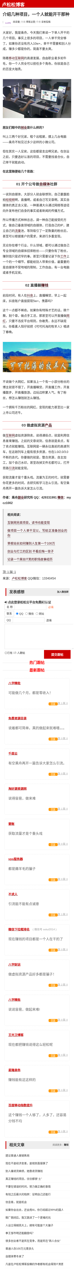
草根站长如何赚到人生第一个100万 (31, 543)
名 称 (10, 606)
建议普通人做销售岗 (17, 1155)
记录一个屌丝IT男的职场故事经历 (30, 559)
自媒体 (44, 184)
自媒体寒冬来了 (15, 1256)
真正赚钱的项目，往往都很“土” (24, 1178)
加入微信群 (62, 592)
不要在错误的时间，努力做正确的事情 (28, 1186)
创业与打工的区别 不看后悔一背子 (30, 551)
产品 (48, 425)
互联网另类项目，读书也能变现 (28, 522)
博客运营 (30, 22)
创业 (24, 127)
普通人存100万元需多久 (20, 1248)
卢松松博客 (13, 4)
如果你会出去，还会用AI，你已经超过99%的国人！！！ (34, 1209)
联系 (9, 613)
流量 (18, 230)
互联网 (10, 435)
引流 (12, 468)
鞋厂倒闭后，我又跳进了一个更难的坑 (28, 1217)
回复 (53, 704)
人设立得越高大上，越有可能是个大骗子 (29, 1225)
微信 (60, 497)
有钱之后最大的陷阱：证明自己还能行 (28, 1194)
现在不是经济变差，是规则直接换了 (27, 1163)
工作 (63, 256)
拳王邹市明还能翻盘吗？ (20, 1233)
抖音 (30, 295)
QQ (9, 620)
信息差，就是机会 (16, 1202)
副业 (21, 497)
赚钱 (44, 285)
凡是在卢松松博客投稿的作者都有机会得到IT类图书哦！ (34, 1264)
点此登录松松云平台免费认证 (29, 602)
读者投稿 (45, 22)
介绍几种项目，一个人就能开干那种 (36, 14)
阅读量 (16, 22)
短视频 (10, 199)
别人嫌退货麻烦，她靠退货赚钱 (24, 1171)
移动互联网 (16, 58)
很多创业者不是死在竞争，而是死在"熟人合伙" (33, 1240)
